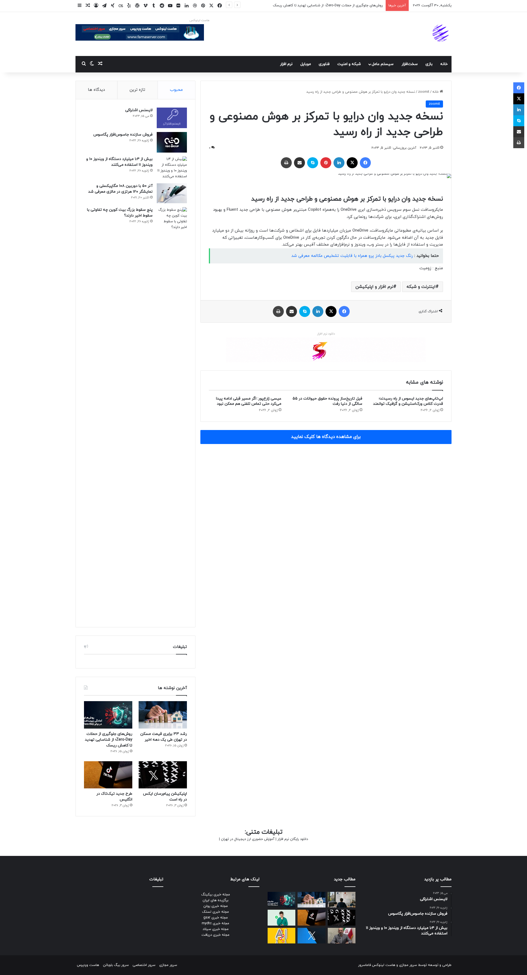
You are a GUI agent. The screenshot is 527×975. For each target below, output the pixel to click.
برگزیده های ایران (215, 900)
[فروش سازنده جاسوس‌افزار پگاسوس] (172, 142)
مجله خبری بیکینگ (215, 894)
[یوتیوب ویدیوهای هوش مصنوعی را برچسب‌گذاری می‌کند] (281, 935)
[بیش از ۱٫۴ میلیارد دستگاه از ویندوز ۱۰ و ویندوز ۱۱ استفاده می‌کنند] (172, 167)
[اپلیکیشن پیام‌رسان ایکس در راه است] (163, 774)
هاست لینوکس (199, 20)
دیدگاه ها (96, 90)
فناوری (324, 64)
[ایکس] (352, 162)
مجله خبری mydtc (215, 923)
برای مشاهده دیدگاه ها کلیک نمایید (326, 437)
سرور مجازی (408, 965)
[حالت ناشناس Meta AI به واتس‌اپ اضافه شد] (281, 917)
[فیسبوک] (365, 162)
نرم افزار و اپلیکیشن (374, 287)
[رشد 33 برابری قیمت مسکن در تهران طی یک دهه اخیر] (163, 714)
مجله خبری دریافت (215, 934)
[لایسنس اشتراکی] (172, 118)
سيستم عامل (383, 64)
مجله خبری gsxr (215, 917)
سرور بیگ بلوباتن (116, 965)
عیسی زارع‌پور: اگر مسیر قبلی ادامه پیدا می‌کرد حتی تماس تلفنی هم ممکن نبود (248, 401)
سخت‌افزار (410, 64)
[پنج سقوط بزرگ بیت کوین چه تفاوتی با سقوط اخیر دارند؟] (172, 413)
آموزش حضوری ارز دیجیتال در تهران (247, 839)
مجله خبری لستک (215, 911)
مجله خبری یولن (215, 906)
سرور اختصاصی (144, 965)
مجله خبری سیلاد (216, 929)
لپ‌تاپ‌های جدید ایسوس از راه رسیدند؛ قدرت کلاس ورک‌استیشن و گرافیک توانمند (408, 401)
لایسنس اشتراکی (139, 110)
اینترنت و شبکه (421, 287)
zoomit (423, 91)
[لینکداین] (338, 162)
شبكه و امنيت (349, 64)
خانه (444, 64)
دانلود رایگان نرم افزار (292, 839)
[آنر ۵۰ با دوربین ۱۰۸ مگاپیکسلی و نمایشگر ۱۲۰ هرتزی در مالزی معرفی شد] (172, 193)
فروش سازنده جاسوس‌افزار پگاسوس (123, 134)
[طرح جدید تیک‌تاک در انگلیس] (108, 774)
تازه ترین (137, 90)
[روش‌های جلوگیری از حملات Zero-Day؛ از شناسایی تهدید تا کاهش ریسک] (108, 714)
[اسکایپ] (312, 162)
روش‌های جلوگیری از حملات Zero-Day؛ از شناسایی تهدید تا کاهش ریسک (328, 5)
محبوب (176, 90)
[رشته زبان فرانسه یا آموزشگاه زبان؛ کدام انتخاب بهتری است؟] (341, 899)
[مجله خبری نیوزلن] (441, 34)
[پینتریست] (325, 162)
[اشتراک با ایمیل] (299, 162)
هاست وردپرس (88, 965)
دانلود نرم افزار (326, 333)
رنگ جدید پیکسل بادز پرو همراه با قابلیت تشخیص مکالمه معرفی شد (352, 256)
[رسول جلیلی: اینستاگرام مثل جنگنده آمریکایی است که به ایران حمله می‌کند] (341, 935)
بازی (429, 64)
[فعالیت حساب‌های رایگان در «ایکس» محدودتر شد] (311, 935)
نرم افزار (286, 64)
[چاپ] (286, 162)
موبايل (305, 64)
